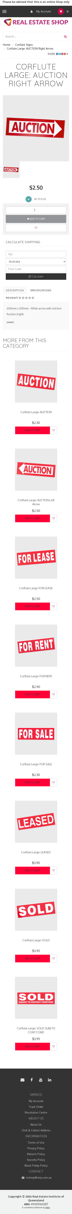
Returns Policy (36, 1154)
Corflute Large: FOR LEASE (36, 588)
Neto (48, 1207)
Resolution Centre (36, 1112)
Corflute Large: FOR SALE (36, 764)
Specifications (40, 290)
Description (15, 290)
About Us (36, 1124)
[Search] (65, 36)
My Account (43, 11)
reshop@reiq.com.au (38, 1177)
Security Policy (36, 1159)
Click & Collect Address (36, 1130)
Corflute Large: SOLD (36, 940)
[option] (36, 128)
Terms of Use (36, 1142)
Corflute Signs (24, 44)
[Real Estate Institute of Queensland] (36, 22)
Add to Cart (37, 218)
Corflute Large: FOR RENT (36, 676)
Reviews (12, 297)
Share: (52, 53)
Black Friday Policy (36, 1165)
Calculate (37, 276)
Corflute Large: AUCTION (36, 412)
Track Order (36, 1106)
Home (6, 44)
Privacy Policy (36, 1148)
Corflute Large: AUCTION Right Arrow (30, 48)
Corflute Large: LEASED (36, 852)
